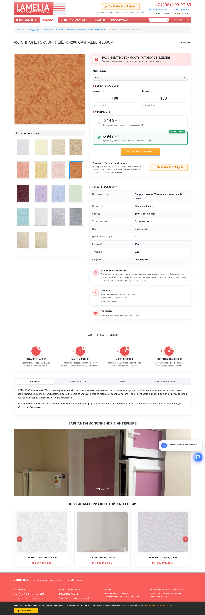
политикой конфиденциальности (158, 605)
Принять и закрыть (26, 611)
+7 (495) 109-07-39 (173, 4)
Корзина (183, 19)
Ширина (98, 91)
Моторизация (100, 71)
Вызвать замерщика (122, 6)
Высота (147, 91)
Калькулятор (28, 19)
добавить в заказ (142, 151)
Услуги (100, 19)
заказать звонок (181, 10)
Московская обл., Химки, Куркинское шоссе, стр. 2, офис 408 (121, 595)
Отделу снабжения (75, 19)
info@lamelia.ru (159, 10)
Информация (121, 19)
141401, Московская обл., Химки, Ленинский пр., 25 (165, 595)
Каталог (48, 19)
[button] (19, 539)
